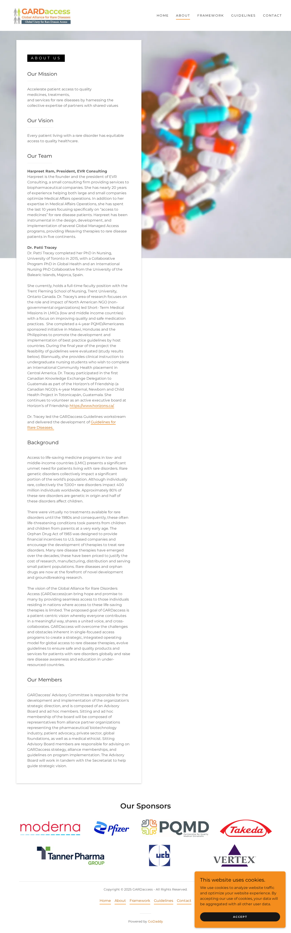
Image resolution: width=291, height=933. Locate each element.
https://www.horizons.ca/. (92, 406)
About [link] (183, 15)
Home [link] (163, 15)
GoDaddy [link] (155, 921)
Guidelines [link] (243, 15)
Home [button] (105, 900)
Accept (240, 916)
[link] (42, 15)
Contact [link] (272, 15)
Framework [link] (210, 15)
